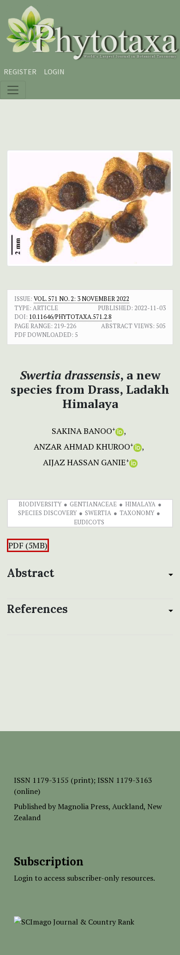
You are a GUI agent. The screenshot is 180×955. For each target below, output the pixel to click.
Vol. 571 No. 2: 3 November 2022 (81, 298)
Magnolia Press (83, 806)
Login (54, 71)
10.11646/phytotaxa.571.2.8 (70, 316)
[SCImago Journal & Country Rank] (74, 921)
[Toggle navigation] (13, 90)
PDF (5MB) (28, 545)
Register (20, 71)
